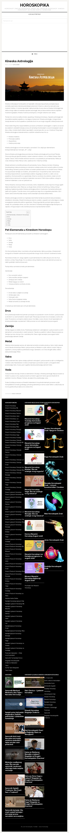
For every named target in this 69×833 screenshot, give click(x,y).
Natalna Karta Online (11, 598)
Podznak (47, 710)
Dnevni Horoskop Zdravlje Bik (14, 442)
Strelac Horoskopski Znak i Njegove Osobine (54, 429)
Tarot (6, 665)
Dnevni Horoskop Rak (12, 424)
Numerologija (48, 705)
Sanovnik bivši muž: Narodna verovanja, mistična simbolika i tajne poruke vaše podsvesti (13, 740)
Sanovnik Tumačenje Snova (13, 658)
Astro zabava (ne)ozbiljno (52, 680)
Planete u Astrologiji (50, 707)
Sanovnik (47, 713)
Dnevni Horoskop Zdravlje (13, 440)
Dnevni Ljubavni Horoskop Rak (14, 519)
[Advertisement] (34, 39)
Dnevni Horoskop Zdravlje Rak (14, 467)
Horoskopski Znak (49, 694)
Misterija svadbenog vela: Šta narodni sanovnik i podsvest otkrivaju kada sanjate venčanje (14, 766)
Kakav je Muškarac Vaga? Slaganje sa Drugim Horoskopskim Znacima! (34, 803)
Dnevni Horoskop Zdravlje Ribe (14, 470)
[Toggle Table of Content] (27, 212)
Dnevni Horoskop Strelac (13, 432)
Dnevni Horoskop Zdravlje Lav (14, 460)
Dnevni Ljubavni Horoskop (13, 492)
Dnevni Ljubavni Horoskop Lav (14, 512)
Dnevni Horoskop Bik (11, 408)
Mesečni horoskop (50, 699)
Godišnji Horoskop (50, 688)
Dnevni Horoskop (10, 406)
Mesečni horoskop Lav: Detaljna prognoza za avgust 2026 (34, 556)
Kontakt (35, 826)
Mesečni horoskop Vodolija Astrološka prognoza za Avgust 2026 (33, 422)
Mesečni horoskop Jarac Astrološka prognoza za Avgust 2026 (33, 446)
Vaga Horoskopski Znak (53, 457)
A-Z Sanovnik (48, 678)
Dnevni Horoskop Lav (12, 419)
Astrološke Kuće (49, 683)
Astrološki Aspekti (49, 686)
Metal (8, 221)
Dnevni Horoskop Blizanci (13, 410)
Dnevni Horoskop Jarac (12, 416)
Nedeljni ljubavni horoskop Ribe (14, 631)
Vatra (8, 223)
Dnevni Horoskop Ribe (12, 427)
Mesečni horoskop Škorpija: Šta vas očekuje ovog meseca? (34, 514)
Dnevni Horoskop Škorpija (13, 429)
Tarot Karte (8, 670)
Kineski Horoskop (16, 393)
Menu (35, 54)
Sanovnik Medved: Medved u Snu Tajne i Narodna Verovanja (13, 693)
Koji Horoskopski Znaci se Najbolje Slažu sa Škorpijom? (34, 732)
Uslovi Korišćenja (43, 826)
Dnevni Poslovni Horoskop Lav (14, 564)
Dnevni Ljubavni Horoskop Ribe (15, 522)
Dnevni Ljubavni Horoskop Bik (14, 494)
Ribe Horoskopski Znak (53, 514)
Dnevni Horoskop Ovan (12, 421)
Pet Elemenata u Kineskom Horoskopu (18, 214)
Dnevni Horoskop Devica (13, 413)
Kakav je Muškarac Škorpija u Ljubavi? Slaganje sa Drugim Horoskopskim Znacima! (34, 755)
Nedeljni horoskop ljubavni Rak (14, 601)
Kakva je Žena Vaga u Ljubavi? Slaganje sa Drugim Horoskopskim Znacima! (34, 779)
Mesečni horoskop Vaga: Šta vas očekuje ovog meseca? (34, 492)
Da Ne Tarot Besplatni (12, 668)
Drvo (8, 216)
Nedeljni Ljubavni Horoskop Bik (14, 604)
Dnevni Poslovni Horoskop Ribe (15, 571)
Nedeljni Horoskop (50, 702)
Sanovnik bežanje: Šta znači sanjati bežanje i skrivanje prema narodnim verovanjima (14, 813)
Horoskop (47, 691)
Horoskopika (34, 5)
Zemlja (9, 219)
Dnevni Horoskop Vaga (12, 435)
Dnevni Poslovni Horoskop (13, 544)
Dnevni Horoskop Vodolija (13, 437)
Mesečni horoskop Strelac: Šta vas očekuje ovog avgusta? (34, 469)
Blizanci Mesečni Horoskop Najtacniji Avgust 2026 (33, 578)
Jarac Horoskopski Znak (54, 540)
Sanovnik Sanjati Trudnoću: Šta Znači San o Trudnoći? (13, 790)
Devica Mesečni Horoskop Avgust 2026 (34, 535)
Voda (8, 225)
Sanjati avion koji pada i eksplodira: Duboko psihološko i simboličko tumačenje (14, 715)
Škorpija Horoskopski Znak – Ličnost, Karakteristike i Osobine (54, 485)
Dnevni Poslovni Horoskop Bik (14, 546)
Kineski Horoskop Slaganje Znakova (32, 711)
